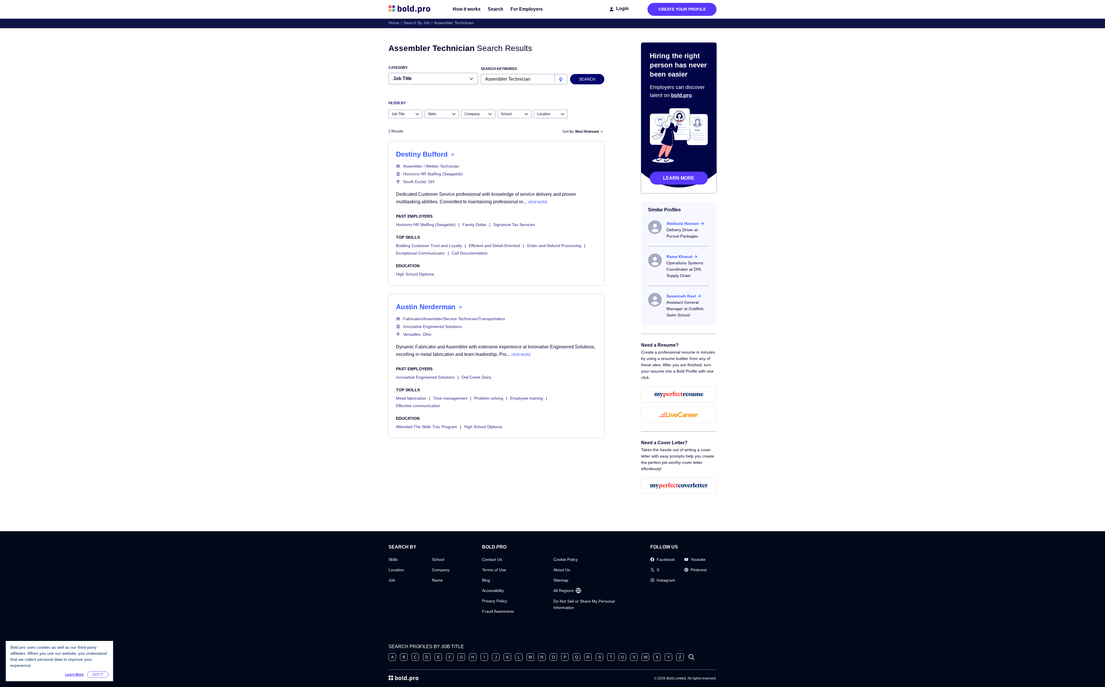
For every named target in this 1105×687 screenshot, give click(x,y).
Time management (450, 398)
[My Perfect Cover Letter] (679, 486)
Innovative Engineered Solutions (432, 326)
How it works (467, 9)
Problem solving (488, 398)
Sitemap (560, 580)
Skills (393, 559)
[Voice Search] (561, 79)
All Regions (563, 590)
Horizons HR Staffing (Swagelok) (433, 174)
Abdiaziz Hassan (682, 223)
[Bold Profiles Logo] (409, 9)
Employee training (526, 398)
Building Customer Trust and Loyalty (429, 245)
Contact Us (492, 559)
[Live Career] (679, 415)
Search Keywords (499, 69)
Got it (97, 675)
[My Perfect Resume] (679, 394)
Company (440, 570)
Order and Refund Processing (554, 245)
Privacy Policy (494, 601)
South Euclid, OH (418, 181)
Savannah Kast (681, 296)
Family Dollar (474, 224)
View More (538, 202)
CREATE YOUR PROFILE (682, 9)
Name (437, 580)
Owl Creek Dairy (476, 377)
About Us (561, 570)
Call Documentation (469, 253)
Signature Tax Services (514, 224)
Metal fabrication (411, 398)
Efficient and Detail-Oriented (494, 245)
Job (391, 580)
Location (396, 570)
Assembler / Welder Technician (431, 166)
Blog (486, 580)
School (438, 559)
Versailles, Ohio (417, 334)
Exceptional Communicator (420, 253)
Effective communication (418, 405)
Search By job (416, 22)
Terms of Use (494, 570)
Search (495, 9)
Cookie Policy (565, 559)
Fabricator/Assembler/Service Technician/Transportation (454, 318)
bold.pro (681, 95)
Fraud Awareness (498, 611)
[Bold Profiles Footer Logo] (403, 678)
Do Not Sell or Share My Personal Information (584, 604)
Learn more (678, 178)
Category (398, 68)
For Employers (526, 9)
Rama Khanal (679, 256)
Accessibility (493, 590)
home (393, 22)
